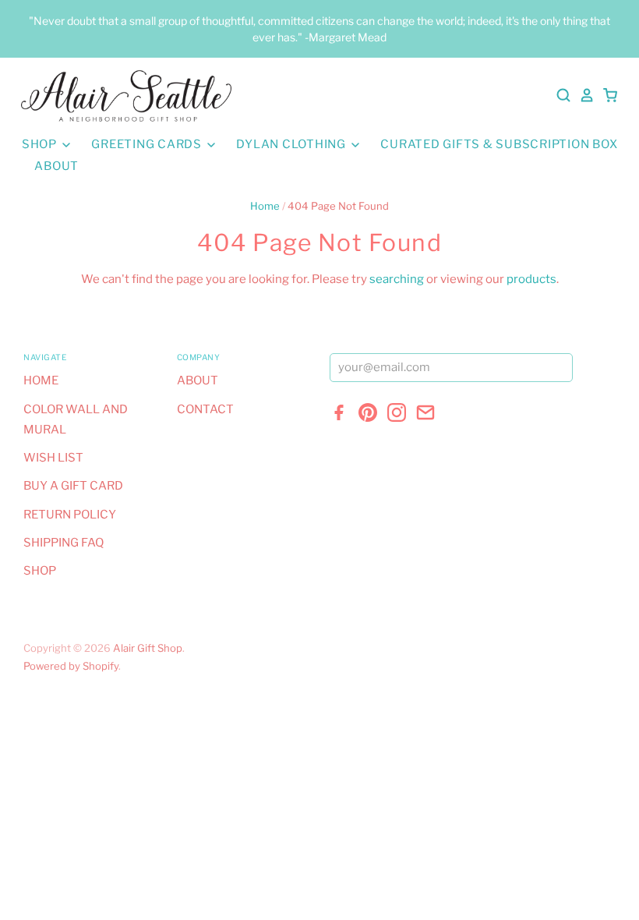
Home (265, 206)
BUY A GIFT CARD (73, 486)
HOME (40, 380)
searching (396, 279)
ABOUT (56, 166)
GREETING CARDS (147, 144)
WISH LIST (53, 458)
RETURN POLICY (69, 515)
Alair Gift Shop (147, 648)
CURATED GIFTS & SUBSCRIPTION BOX (498, 144)
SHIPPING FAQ (63, 543)
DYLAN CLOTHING (292, 144)
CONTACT (205, 409)
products (531, 279)
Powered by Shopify (70, 666)
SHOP (41, 144)
